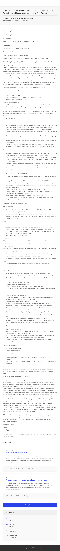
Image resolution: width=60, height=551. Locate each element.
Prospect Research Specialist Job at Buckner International (26, 480)
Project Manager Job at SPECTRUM (18, 453)
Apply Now (29, 505)
